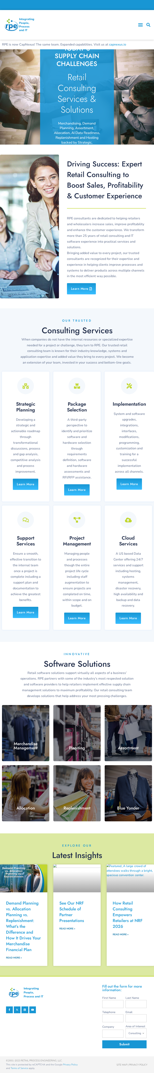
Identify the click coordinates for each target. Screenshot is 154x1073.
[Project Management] (77, 520)
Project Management (77, 540)
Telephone (108, 1012)
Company (108, 1027)
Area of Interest (135, 1026)
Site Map (122, 1064)
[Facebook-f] (9, 1009)
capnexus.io (117, 44)
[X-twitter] (17, 1009)
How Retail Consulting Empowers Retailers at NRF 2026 (128, 914)
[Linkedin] (24, 1009)
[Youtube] (32, 1009)
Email (129, 1012)
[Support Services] (25, 520)
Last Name (132, 998)
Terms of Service (19, 1068)
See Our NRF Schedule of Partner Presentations (71, 912)
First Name (109, 998)
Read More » (14, 957)
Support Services (25, 540)
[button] (140, 25)
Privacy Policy (70, 1064)
